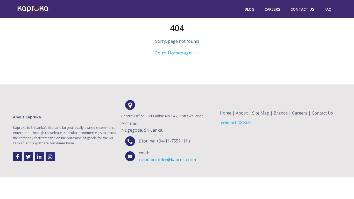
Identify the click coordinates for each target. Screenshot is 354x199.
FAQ (327, 9)
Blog (249, 9)
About (242, 113)
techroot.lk (229, 122)
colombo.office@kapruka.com (167, 159)
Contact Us (302, 9)
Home (225, 113)
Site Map (260, 113)
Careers (272, 9)
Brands (281, 113)
